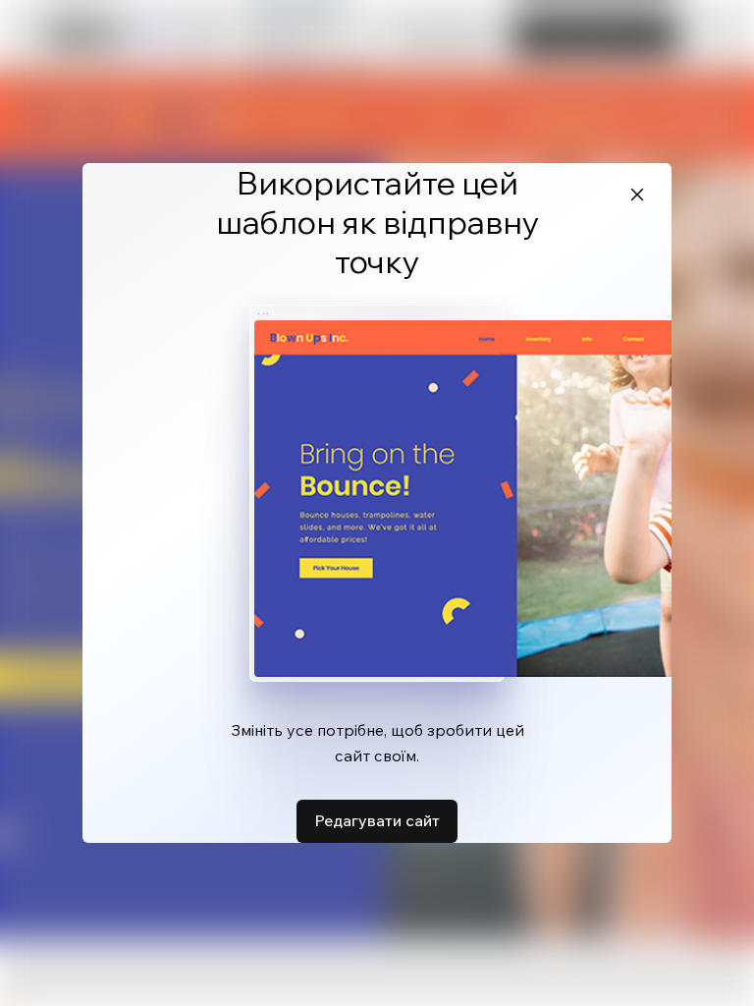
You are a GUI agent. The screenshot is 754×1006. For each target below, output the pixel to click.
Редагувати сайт (377, 820)
